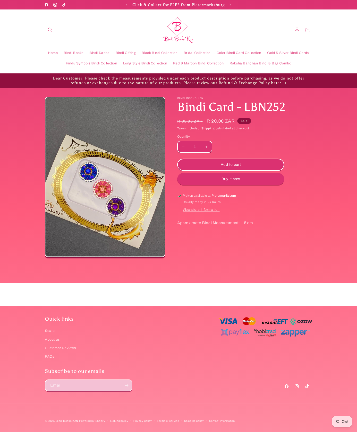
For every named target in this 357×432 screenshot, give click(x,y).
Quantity (183, 137)
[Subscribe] (126, 385)
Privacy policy (142, 420)
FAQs (49, 356)
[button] (50, 30)
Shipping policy (194, 420)
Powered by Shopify (92, 420)
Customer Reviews (60, 348)
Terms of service (168, 420)
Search (51, 331)
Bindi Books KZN (67, 420)
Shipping (208, 128)
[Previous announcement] (126, 4)
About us (52, 339)
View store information (201, 210)
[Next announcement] (230, 4)
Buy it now (230, 179)
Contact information (222, 420)
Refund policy (119, 420)
